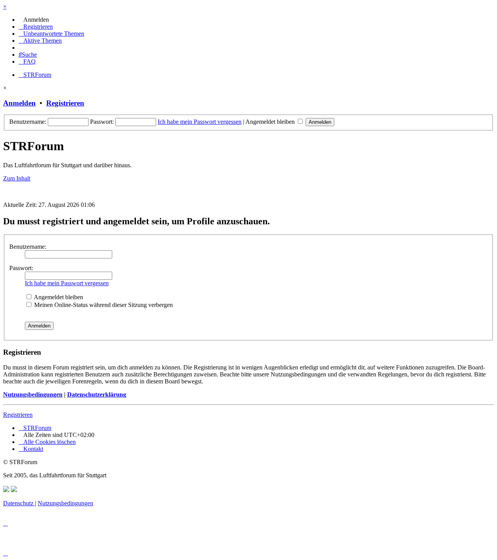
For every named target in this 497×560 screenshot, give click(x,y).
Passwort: (21, 268)
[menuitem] (34, 19)
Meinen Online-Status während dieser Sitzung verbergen (103, 305)
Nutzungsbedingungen (33, 394)
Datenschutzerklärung (96, 394)
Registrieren (65, 103)
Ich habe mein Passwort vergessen (200, 121)
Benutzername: (27, 246)
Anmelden (19, 103)
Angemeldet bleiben (270, 121)
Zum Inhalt (16, 178)
